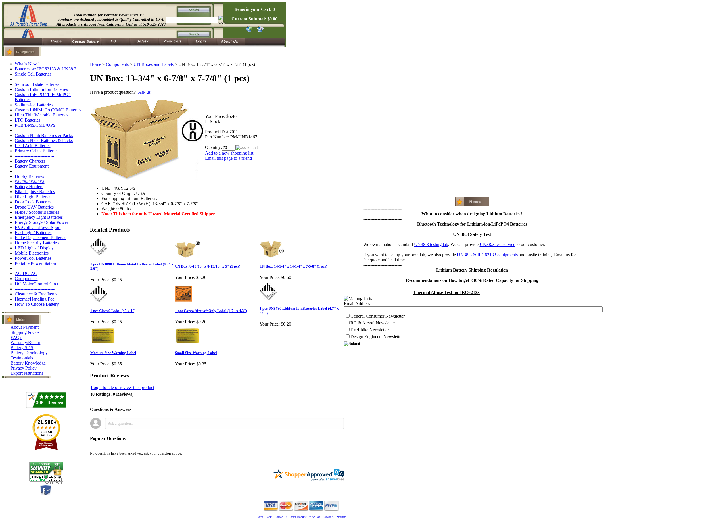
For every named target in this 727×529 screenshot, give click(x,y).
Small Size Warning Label (196, 353)
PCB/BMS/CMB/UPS (35, 125)
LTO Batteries (27, 120)
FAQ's (16, 337)
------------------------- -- (34, 155)
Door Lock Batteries (33, 201)
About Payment (25, 327)
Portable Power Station (35, 263)
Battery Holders (29, 186)
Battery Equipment (32, 166)
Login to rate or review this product (122, 387)
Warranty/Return (25, 342)
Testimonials (22, 357)
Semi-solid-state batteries (37, 84)
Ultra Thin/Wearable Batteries (41, 115)
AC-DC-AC (26, 273)
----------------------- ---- (34, 130)
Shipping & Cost (26, 332)
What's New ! (27, 63)
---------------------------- (35, 288)
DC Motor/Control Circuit (38, 283)
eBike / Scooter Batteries (37, 212)
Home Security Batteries (37, 242)
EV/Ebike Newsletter (369, 329)
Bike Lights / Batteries (35, 191)
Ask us (144, 92)
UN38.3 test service (497, 244)
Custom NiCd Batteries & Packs (44, 140)
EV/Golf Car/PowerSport (37, 227)
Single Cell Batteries (33, 74)
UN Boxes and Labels (153, 64)
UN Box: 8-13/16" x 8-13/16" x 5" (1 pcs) (207, 266)
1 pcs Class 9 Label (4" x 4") (112, 311)
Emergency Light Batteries (39, 217)
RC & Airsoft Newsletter (372, 322)
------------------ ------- (33, 79)
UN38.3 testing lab (431, 244)
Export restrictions (27, 373)
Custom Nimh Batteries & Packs (44, 135)
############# (29, 181)
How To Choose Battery (37, 304)
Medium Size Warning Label (113, 353)
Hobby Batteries (29, 176)
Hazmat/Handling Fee (34, 299)
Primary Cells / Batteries (36, 150)
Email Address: (357, 303)
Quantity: (213, 147)
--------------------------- (34, 268)
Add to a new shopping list (229, 153)
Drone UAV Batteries (34, 207)
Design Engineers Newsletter (376, 336)
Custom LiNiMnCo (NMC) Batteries (48, 109)
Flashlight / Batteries (33, 232)
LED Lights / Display (34, 247)
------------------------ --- (34, 171)
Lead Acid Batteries (32, 145)
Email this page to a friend (228, 158)
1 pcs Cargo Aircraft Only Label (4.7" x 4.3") (211, 311)
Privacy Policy (24, 368)
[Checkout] (249, 30)
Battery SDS (22, 347)
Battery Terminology (29, 352)
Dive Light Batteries (33, 196)
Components (26, 278)
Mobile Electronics (32, 253)
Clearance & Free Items (36, 293)
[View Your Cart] (259, 30)
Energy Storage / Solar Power (41, 222)
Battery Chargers (30, 161)
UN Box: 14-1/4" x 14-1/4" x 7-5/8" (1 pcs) (293, 266)
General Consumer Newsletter (377, 316)
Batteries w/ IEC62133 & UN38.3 (45, 68)
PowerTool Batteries (33, 258)
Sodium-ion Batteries (34, 104)
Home (95, 64)
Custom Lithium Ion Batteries (41, 89)
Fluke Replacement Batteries (40, 237)
